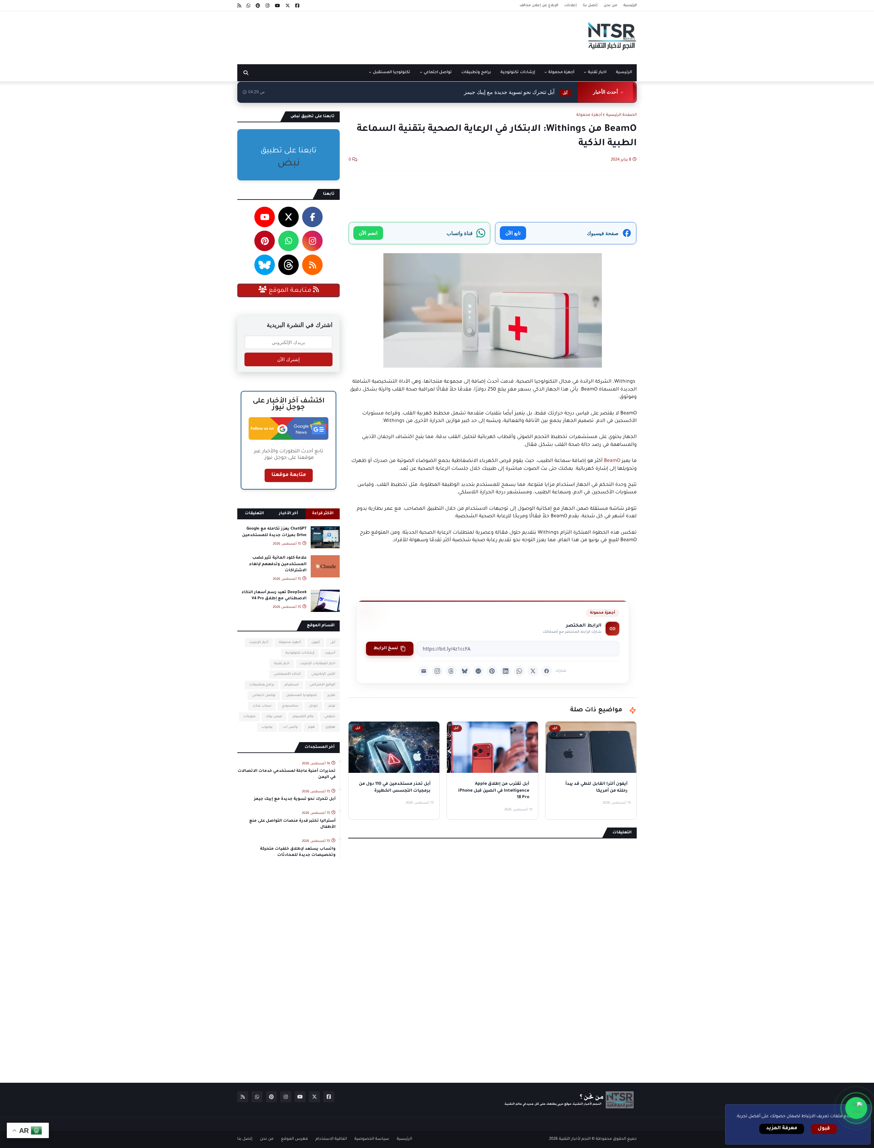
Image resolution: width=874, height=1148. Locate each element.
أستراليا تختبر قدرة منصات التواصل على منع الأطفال (292, 824)
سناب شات (262, 706)
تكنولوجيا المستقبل (301, 695)
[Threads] (451, 671)
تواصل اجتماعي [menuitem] (438, 72)
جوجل (313, 706)
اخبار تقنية (282, 664)
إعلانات (570, 5)
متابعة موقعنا (288, 475)
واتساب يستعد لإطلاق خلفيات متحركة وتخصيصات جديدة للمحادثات (298, 852)
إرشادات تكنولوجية (299, 653)
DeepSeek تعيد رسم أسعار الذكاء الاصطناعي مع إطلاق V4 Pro (274, 595)
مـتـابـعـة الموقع (290, 290)
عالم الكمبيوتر (303, 717)
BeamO (612, 461)
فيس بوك (274, 717)
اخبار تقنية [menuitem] (597, 72)
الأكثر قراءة (323, 513)
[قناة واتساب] (856, 1108)
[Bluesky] (464, 671)
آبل (332, 642)
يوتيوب (267, 727)
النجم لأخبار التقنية (575, 1139)
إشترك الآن (288, 359)
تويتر (331, 706)
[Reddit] (478, 671)
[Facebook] (546, 671)
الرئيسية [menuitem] (624, 72)
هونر (311, 727)
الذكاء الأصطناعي (287, 674)
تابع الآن (513, 233)
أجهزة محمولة (589, 115)
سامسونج (290, 706)
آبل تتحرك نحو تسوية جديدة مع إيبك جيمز (515, 92)
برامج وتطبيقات (261, 685)
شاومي (329, 717)
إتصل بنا (590, 5)
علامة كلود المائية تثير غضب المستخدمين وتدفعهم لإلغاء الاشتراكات (278, 564)
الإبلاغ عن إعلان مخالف (539, 5)
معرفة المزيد (781, 1128)
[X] (532, 671)
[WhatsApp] (519, 671)
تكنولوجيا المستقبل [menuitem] (391, 72)
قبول (824, 1129)
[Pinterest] (492, 671)
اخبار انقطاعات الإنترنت (317, 664)
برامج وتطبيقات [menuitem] (476, 72)
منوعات (249, 717)
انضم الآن (368, 233)
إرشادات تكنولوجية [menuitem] (518, 72)
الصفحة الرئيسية (621, 115)
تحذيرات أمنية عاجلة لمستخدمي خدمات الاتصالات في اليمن (287, 774)
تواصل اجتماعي (264, 695)
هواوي (330, 727)
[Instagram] (437, 671)
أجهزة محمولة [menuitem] (561, 72)
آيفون (315, 642)
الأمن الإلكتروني (323, 674)
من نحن (610, 5)
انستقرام (292, 685)
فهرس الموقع (294, 1139)
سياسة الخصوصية (371, 1139)
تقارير (331, 695)
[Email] (423, 671)
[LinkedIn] (505, 671)
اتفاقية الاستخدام (331, 1139)
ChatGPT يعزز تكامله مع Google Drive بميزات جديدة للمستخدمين (274, 532)
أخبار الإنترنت (258, 642)
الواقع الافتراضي (322, 685)
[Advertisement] (361, 35)
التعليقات (254, 513)
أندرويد (330, 653)
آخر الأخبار (288, 513)
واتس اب (290, 727)
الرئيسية (630, 5)
